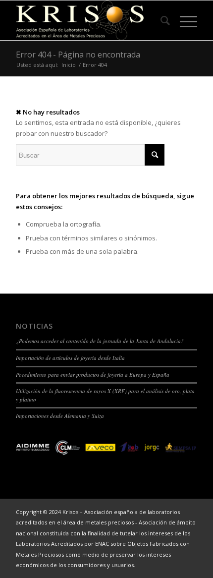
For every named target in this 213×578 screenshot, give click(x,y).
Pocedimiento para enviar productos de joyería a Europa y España (92, 374)
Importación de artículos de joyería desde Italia (70, 357)
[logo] (88, 20)
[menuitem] (160, 20)
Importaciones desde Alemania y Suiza (60, 415)
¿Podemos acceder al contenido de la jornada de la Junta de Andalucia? (100, 341)
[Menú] (183, 20)
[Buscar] (160, 20)
